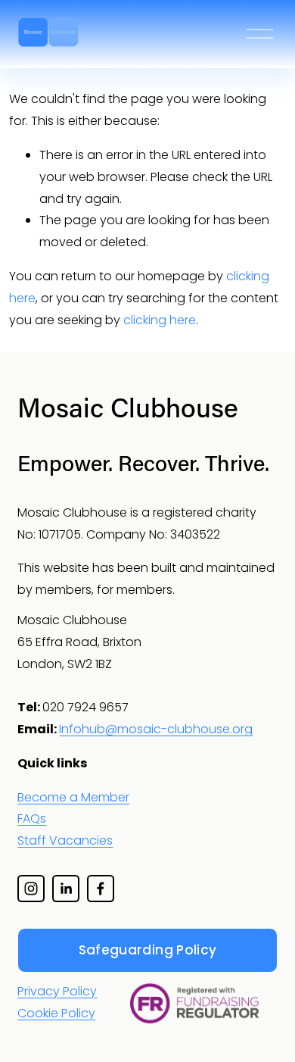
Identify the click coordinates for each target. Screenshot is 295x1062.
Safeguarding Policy (148, 950)
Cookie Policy (56, 1013)
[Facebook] (100, 888)
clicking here (159, 320)
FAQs (31, 818)
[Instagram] (31, 888)
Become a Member (73, 797)
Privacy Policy (57, 991)
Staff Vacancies (65, 840)
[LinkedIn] (65, 888)
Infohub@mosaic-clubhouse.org (156, 729)
